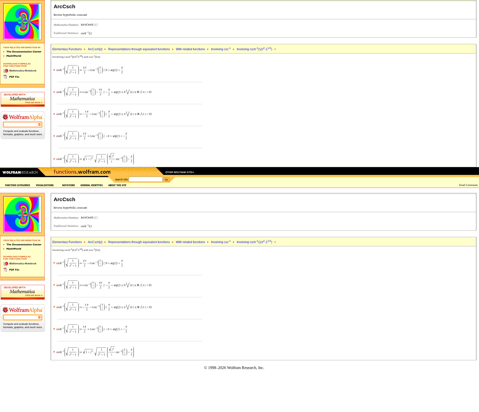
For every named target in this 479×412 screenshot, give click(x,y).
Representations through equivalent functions (139, 49)
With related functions (190, 49)
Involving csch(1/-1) (254, 49)
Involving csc (221, 49)
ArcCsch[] (95, 49)
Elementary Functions (67, 49)
